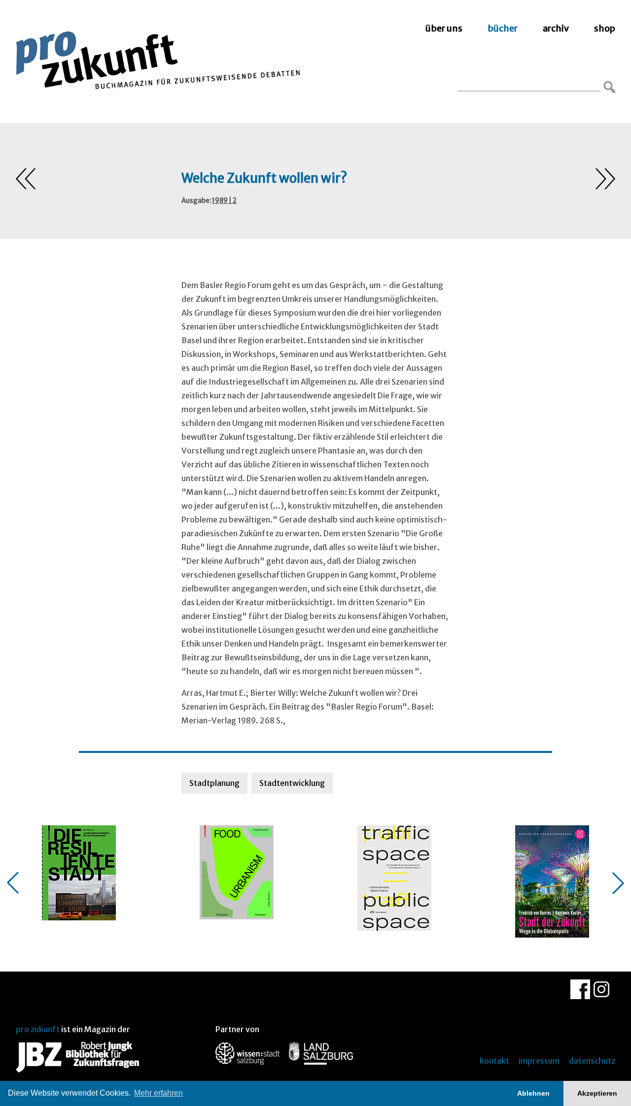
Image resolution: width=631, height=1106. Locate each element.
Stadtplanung (214, 783)
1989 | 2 (224, 200)
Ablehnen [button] (533, 1093)
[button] (13, 883)
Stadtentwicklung (292, 783)
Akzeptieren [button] (597, 1093)
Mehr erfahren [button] (158, 1093)
